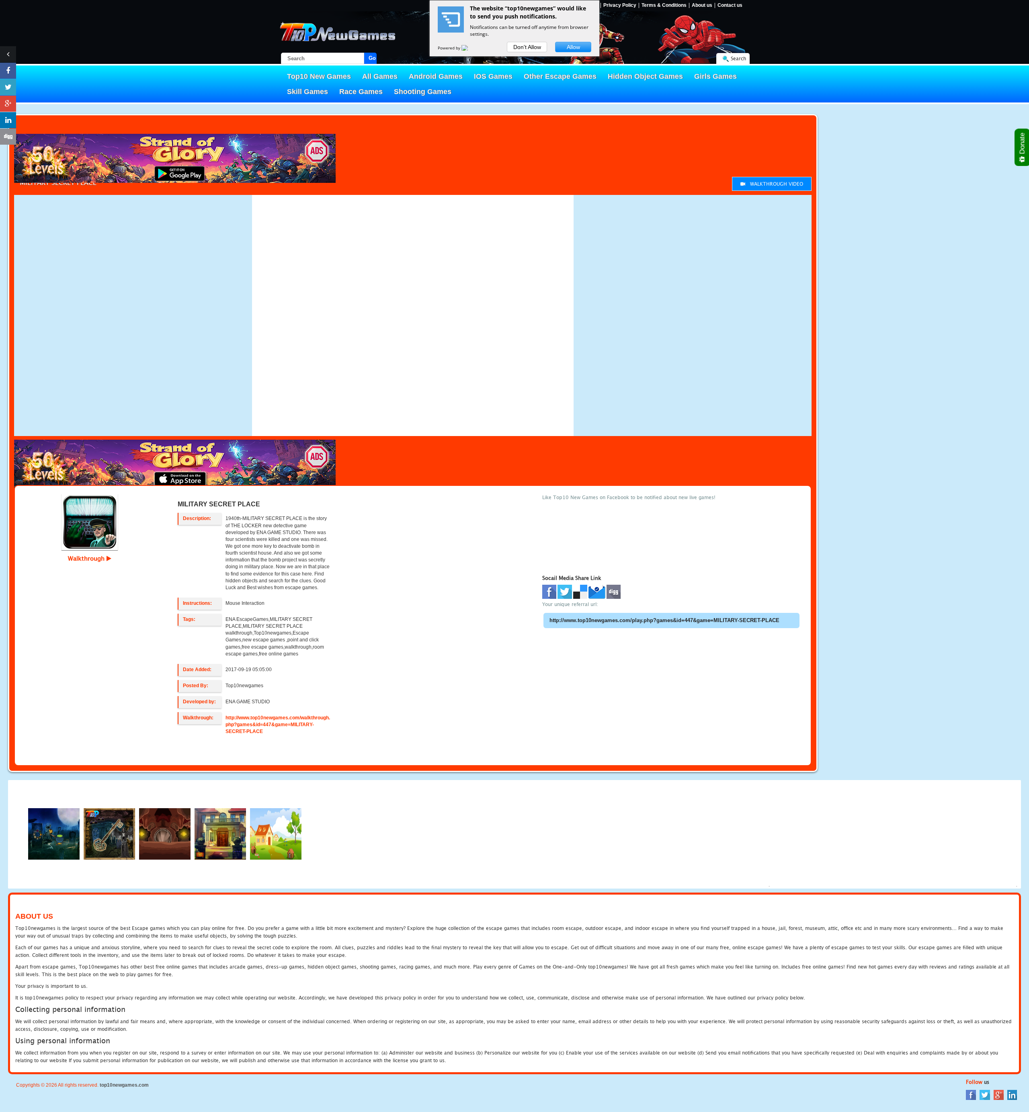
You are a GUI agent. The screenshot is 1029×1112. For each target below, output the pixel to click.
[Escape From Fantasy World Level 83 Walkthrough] (220, 834)
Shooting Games (422, 92)
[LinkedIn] (1012, 1094)
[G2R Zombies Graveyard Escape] (54, 834)
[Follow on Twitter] (8, 87)
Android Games (436, 76)
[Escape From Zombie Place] (109, 834)
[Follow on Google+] (8, 104)
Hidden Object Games (645, 76)
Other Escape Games (560, 76)
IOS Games (493, 76)
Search (738, 58)
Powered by (449, 48)
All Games (380, 76)
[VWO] (469, 48)
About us (702, 5)
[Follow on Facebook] (8, 71)
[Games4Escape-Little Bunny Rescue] (275, 834)
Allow (573, 47)
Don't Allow (527, 47)
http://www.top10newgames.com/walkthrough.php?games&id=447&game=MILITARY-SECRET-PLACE (277, 724)
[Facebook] (971, 1094)
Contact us (729, 5)
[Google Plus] (999, 1094)
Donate (1022, 144)
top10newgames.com (124, 1085)
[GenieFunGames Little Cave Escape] (165, 834)
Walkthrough (87, 558)
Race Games (361, 92)
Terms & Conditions (664, 5)
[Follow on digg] (8, 137)
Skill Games (307, 92)
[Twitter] (985, 1094)
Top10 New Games (319, 76)
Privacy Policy (619, 5)
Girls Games (715, 76)
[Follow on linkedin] (8, 120)
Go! (373, 58)
